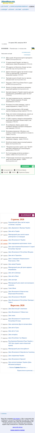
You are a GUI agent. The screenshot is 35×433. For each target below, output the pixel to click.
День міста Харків (13, 231)
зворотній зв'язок (17, 427)
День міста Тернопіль (14, 255)
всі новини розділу (26, 52)
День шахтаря (12, 279)
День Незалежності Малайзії (17, 297)
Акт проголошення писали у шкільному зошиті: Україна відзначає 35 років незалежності (18, 100)
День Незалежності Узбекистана (18, 312)
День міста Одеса (13, 327)
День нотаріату (13, 334)
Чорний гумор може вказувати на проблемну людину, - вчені (16, 138)
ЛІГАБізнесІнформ (20, 170)
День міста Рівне (13, 276)
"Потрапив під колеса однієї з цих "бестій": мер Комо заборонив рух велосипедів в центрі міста (19, 148)
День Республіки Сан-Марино (17, 338)
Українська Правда (23, 172)
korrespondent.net (8, 170)
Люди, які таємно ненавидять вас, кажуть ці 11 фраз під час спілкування (19, 114)
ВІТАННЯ (11, 9)
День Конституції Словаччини (17, 308)
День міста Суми (13, 331)
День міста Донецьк (14, 272)
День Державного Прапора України (19, 228)
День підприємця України (16, 355)
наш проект (16, 418)
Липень (11, 367)
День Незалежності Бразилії (16, 359)
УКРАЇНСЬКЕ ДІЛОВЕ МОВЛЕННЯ (19, 6)
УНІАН (13, 172)
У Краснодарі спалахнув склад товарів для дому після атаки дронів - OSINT (19, 158)
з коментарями (27, 54)
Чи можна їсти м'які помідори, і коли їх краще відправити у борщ (18, 105)
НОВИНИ (31, 6)
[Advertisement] (17, 26)
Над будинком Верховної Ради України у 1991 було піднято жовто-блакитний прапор (20, 343)
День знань (11, 315)
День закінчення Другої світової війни (20, 324)
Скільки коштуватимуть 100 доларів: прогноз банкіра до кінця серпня (17, 110)
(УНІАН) (29, 64)
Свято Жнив (12, 288)
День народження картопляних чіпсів (19, 243)
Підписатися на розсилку (25, 370)
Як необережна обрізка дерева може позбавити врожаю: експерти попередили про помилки (19, 126)
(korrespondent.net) (15, 59)
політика (4, 413)
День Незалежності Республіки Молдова (20, 252)
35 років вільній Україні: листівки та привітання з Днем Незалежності (17, 63)
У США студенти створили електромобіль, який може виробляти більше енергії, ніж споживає (19, 120)
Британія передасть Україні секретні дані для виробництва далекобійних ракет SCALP (19, 92)
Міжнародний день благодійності (18, 348)
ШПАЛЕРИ (26, 9)
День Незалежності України (16, 240)
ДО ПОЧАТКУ (5, 6)
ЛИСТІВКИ (18, 9)
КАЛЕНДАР (4, 9)
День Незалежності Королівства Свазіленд (21, 352)
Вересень (23, 367)
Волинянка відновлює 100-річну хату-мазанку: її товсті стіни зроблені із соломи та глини (19, 132)
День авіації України (14, 264)
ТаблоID (5, 172)
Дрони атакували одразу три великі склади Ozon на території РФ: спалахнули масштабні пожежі (19, 73)
